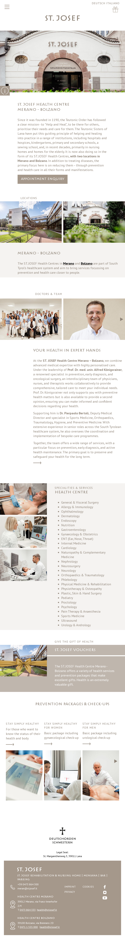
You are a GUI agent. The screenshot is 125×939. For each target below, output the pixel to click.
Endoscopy (68, 520)
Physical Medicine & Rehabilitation (86, 584)
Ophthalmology (72, 511)
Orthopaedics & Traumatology (82, 575)
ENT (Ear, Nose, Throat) (77, 539)
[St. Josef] (62, 18)
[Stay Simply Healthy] (24, 775)
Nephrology (69, 561)
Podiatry (67, 598)
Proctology (68, 602)
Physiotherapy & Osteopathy (81, 589)
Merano (23, 161)
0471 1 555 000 (29, 927)
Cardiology (68, 548)
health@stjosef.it (47, 909)
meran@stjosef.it (27, 888)
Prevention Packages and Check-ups (10, 744)
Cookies (88, 886)
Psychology (69, 607)
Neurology (68, 570)
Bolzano (41, 161)
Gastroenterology (73, 530)
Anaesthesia (91, 611)
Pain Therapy (70, 611)
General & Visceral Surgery (80, 502)
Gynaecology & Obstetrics (79, 534)
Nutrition (68, 525)
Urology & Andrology (76, 625)
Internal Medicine (73, 543)
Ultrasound (69, 620)
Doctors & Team (37, 463)
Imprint (70, 886)
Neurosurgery (70, 566)
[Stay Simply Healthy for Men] (101, 775)
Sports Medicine (72, 616)
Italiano (112, 3)
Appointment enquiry (42, 179)
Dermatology (70, 516)
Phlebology (69, 580)
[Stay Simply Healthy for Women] (62, 775)
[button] (121, 222)
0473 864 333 (28, 909)
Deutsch (99, 3)
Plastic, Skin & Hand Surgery (81, 593)
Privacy (69, 891)
